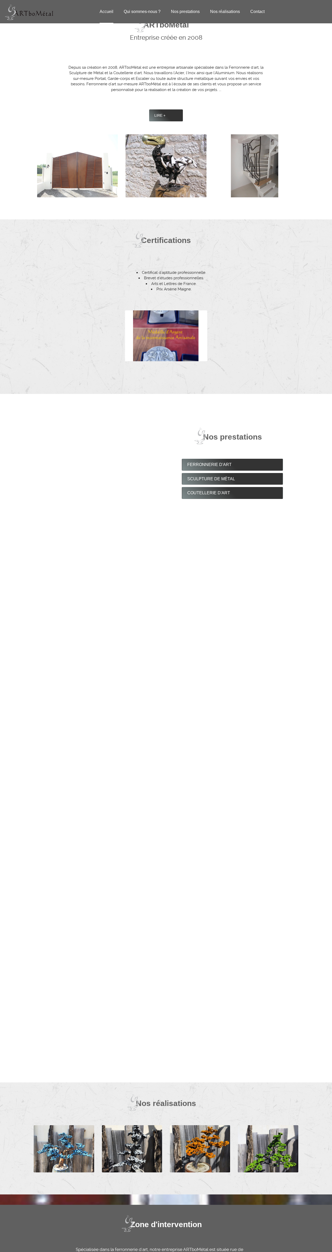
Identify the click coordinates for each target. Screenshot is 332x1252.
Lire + (159, 115)
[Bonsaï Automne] (200, 1148)
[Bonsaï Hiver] (132, 1148)
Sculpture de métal (211, 479)
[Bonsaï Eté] (268, 1148)
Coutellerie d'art (208, 493)
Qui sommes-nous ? (142, 11)
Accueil (106, 11)
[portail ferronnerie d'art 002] (77, 165)
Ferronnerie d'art (209, 464)
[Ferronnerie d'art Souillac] (166, 165)
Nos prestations (185, 11)
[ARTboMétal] (29, 11)
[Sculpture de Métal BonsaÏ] (64, 1148)
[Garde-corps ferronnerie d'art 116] (254, 165)
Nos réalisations (225, 11)
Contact (257, 11)
